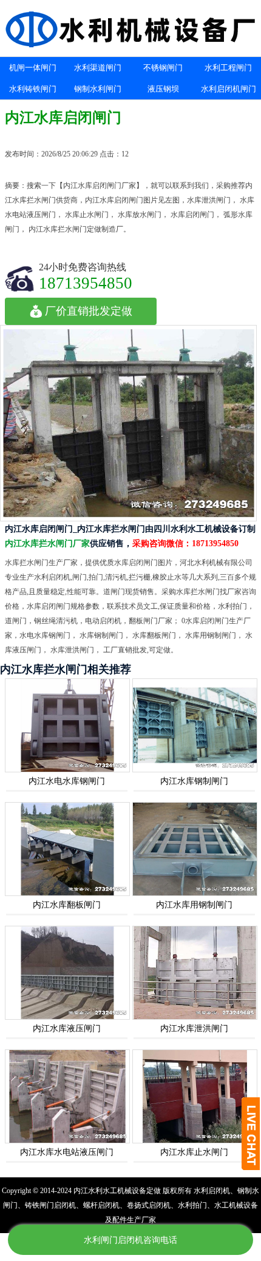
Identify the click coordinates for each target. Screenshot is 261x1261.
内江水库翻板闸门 (67, 904)
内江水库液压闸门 (67, 1028)
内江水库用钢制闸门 (194, 904)
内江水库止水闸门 (194, 1152)
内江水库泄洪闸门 (194, 1028)
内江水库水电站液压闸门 (67, 1152)
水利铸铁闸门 (32, 88)
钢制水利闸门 (97, 88)
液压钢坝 (163, 88)
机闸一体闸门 (32, 67)
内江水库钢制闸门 (194, 781)
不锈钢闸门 (163, 67)
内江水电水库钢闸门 (67, 781)
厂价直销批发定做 (88, 311)
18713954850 (85, 283)
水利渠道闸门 (97, 67)
